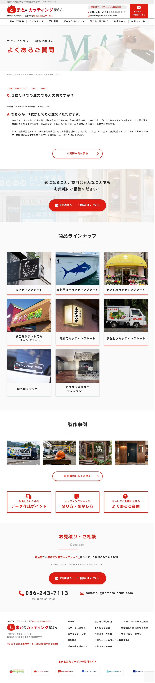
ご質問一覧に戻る (77, 153)
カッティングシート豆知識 (134, 621)
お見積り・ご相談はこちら (80, 205)
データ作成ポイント (74, 21)
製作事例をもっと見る (77, 476)
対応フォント (138, 21)
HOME (71, 621)
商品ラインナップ (77, 634)
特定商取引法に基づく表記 (134, 628)
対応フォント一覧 (103, 646)
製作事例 (53, 21)
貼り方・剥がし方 (99, 21)
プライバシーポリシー (132, 634)
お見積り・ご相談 (103, 634)
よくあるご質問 (102, 628)
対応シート (120, 21)
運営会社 (125, 640)
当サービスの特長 (77, 628)
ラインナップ (36, 21)
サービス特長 (17, 21)
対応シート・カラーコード (107, 640)
